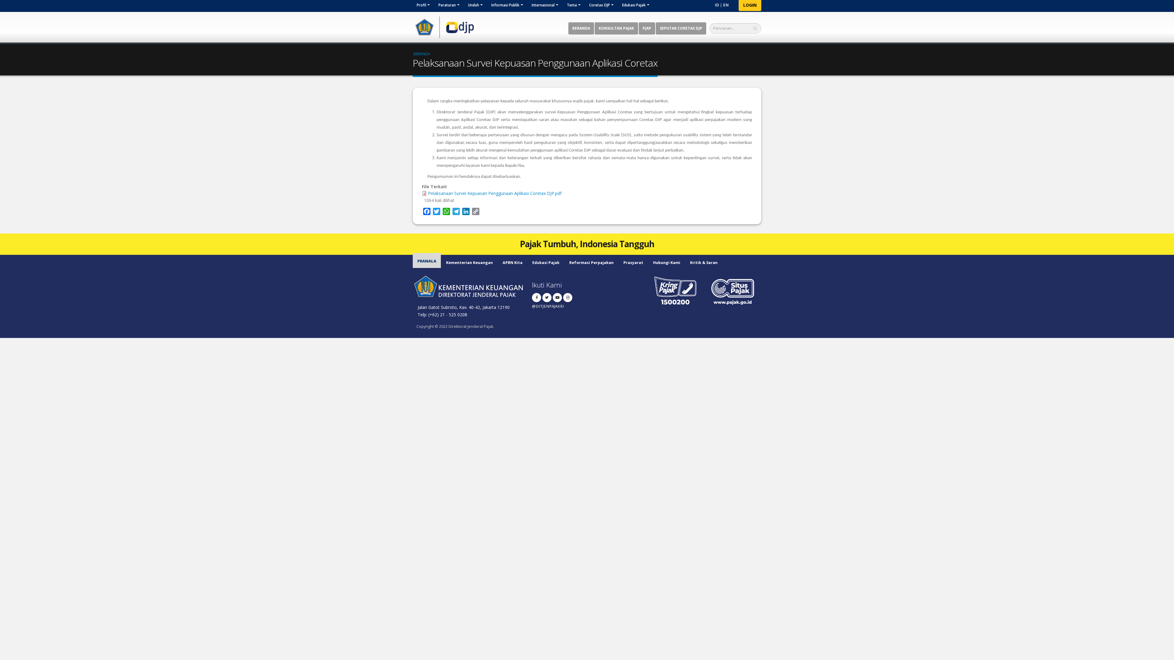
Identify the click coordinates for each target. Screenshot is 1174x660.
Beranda (581, 28)
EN (726, 5)
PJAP (647, 28)
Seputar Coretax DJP (681, 28)
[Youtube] (557, 297)
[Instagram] (567, 297)
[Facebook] (536, 297)
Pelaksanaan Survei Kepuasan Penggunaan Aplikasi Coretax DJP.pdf (495, 193)
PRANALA (426, 261)
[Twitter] (547, 297)
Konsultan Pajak (616, 28)
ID (717, 5)
